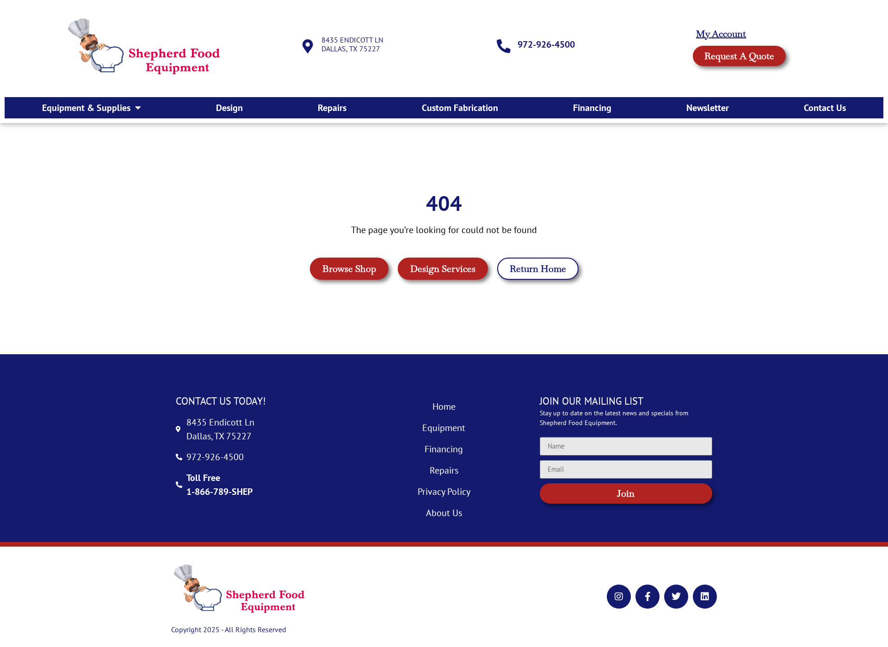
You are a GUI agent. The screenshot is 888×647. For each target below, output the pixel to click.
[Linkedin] (705, 597)
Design (229, 108)
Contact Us (825, 108)
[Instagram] (619, 597)
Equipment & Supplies (86, 108)
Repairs (332, 108)
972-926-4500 (546, 44)
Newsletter (707, 108)
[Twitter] (676, 597)
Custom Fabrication (460, 108)
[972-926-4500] (504, 46)
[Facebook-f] (647, 597)
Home (444, 407)
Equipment (443, 428)
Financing (592, 108)
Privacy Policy (444, 492)
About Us (444, 513)
